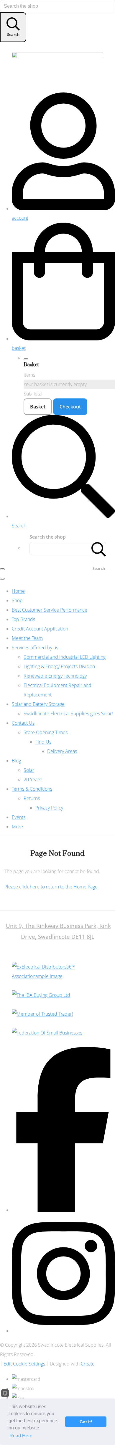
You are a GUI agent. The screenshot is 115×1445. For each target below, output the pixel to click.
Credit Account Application (40, 628)
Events (18, 817)
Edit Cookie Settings (24, 1363)
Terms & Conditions (32, 789)
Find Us (43, 742)
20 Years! (33, 779)
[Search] (98, 548)
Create (88, 1363)
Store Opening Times (46, 732)
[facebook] (63, 1210)
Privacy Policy (49, 808)
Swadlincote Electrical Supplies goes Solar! (68, 713)
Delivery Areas (62, 751)
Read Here (20, 1435)
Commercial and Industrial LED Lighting (65, 657)
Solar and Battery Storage (38, 704)
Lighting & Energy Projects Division (59, 666)
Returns (32, 798)
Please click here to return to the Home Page (51, 886)
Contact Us (23, 723)
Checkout (70, 406)
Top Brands (23, 619)
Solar (29, 770)
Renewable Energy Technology (55, 676)
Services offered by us (35, 647)
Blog (16, 760)
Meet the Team (27, 638)
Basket (37, 406)
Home (18, 591)
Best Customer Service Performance (49, 610)
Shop (17, 600)
